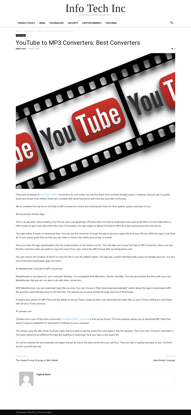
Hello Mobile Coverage (164, 360)
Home (18, 31)
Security (73, 22)
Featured (111, 22)
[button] (171, 23)
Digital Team (21, 48)
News (42, 22)
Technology (57, 22)
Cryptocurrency (92, 22)
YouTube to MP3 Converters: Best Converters (78, 42)
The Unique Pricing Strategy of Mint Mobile (37, 360)
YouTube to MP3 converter (75, 319)
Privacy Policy (26, 22)
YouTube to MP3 (49, 194)
